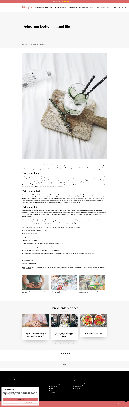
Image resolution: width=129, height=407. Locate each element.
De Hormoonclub (73, 7)
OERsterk (33, 263)
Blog (98, 7)
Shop (51, 7)
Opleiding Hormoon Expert (41, 7)
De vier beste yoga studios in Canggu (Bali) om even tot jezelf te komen (64, 334)
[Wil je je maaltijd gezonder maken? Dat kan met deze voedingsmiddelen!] (64, 282)
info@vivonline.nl (17, 383)
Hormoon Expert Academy (57, 385)
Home (23, 44)
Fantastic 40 (54, 386)
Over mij (109, 7)
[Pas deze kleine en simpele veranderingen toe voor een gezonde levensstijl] (92, 282)
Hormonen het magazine (61, 7)
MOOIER (28, 44)
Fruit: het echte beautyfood (93, 333)
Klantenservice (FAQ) (80, 383)
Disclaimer (77, 388)
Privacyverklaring (79, 385)
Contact (103, 7)
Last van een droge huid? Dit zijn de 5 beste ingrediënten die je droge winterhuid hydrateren (35, 334)
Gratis (91, 7)
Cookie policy (78, 386)
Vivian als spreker (83, 7)
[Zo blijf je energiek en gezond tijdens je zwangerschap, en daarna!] (35, 282)
